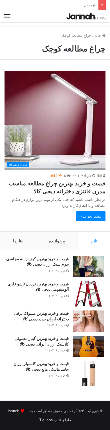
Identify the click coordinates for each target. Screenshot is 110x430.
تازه (94, 241)
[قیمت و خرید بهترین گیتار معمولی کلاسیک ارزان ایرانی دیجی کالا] (88, 346)
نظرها (18, 241)
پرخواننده (57, 241)
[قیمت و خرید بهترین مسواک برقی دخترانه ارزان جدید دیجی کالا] (88, 321)
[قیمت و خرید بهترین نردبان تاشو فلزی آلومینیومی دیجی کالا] (88, 294)
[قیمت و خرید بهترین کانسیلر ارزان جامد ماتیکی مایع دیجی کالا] (88, 373)
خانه (98, 35)
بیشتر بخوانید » (90, 216)
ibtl (100, 175)
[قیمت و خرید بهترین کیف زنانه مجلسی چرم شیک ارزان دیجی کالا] (88, 266)
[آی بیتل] (86, 16)
